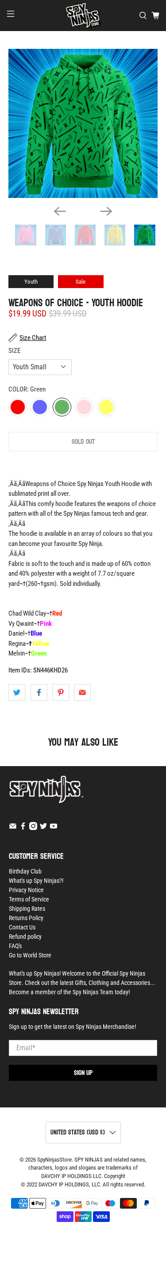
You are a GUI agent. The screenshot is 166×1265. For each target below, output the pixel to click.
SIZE (14, 351)
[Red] (17, 407)
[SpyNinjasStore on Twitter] (43, 827)
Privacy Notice (26, 889)
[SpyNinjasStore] (83, 15)
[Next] (106, 211)
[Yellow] (106, 407)
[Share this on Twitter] (16, 692)
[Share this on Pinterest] (60, 692)
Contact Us (22, 927)
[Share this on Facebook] (39, 692)
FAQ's (15, 945)
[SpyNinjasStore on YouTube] (54, 827)
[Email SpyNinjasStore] (13, 827)
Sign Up (83, 1072)
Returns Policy (26, 917)
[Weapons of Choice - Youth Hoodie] (82, 123)
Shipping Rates (27, 908)
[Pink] (84, 407)
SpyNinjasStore (54, 1159)
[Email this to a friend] (82, 692)
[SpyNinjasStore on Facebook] (23, 827)
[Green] (62, 407)
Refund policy (25, 936)
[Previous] (59, 211)
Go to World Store (30, 955)
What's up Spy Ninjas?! (36, 880)
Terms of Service (29, 899)
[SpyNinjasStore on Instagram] (33, 827)
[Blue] (40, 407)
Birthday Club (25, 871)
